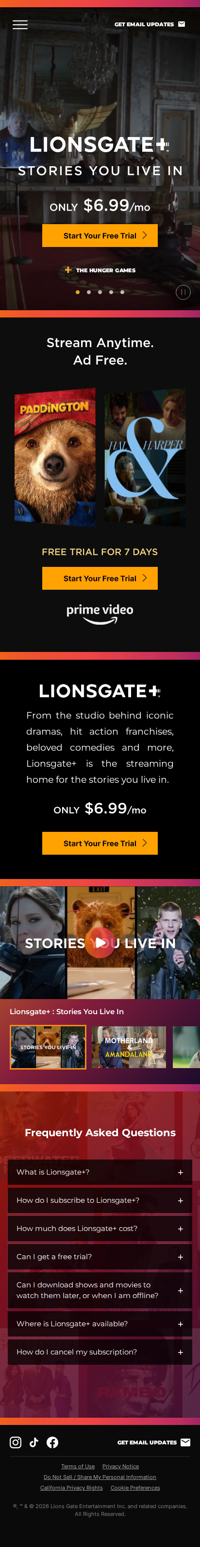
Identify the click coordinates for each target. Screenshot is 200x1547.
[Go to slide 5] (122, 292)
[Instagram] (15, 1442)
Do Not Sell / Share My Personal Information (100, 1477)
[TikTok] (34, 1442)
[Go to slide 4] (111, 292)
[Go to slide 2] (89, 292)
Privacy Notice (120, 1466)
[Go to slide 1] (78, 292)
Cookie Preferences (135, 1487)
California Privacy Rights (71, 1487)
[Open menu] (23, 24)
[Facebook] (52, 1442)
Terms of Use (78, 1466)
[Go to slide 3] (100, 292)
